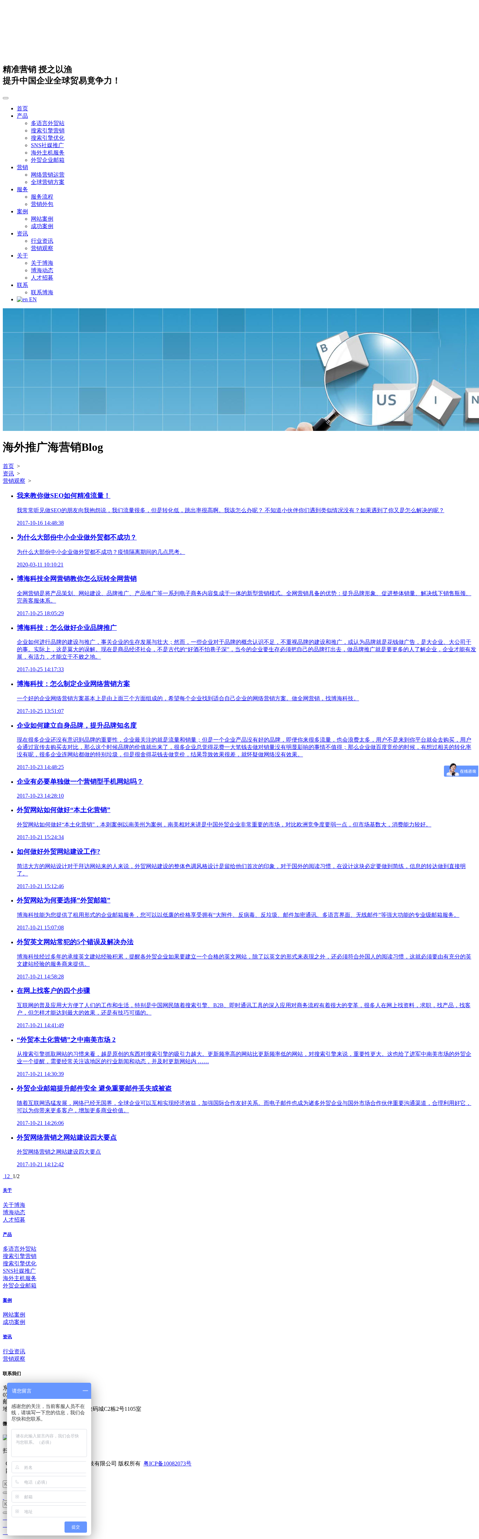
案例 (22, 211)
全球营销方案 (48, 182)
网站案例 (42, 219)
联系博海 (42, 292)
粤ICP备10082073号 (167, 1463)
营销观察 (42, 248)
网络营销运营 (48, 175)
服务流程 (42, 197)
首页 (22, 108)
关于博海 (42, 263)
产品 (22, 116)
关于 (22, 256)
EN (32, 299)
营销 (22, 167)
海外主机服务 (48, 153)
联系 (22, 285)
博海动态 (42, 270)
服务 (22, 189)
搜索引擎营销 (48, 130)
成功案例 (42, 226)
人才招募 (42, 278)
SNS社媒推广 (47, 145)
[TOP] (3, 1497)
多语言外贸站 (48, 123)
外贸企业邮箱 (48, 160)
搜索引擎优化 (48, 138)
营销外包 (42, 204)
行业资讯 (42, 241)
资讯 (22, 233)
